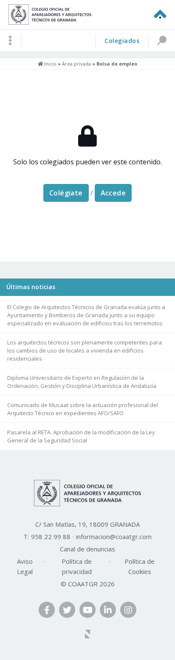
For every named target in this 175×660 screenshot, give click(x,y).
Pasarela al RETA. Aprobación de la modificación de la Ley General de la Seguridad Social (81, 436)
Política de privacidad (77, 566)
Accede (113, 193)
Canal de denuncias (87, 549)
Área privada (76, 63)
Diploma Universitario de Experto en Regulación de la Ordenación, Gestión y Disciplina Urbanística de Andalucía (81, 382)
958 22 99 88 (51, 536)
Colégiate (66, 193)
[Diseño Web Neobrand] (87, 635)
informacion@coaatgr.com (114, 536)
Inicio (49, 63)
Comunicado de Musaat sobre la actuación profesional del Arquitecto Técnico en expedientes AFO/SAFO (82, 409)
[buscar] (161, 40)
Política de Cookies (139, 566)
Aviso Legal (25, 566)
